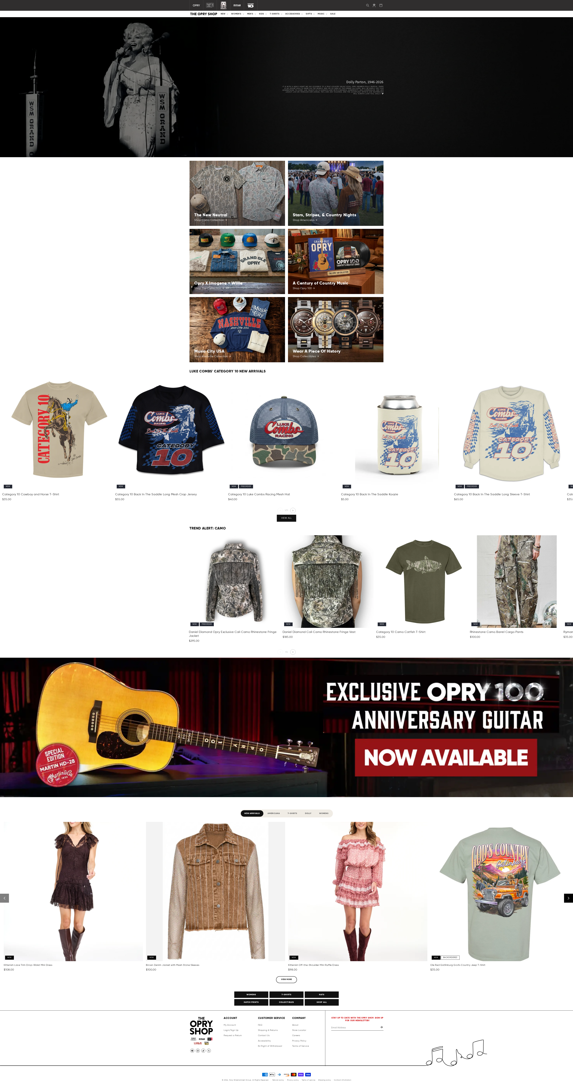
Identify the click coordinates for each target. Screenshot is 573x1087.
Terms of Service (300, 1046)
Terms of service (308, 1080)
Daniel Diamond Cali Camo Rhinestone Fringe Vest (319, 632)
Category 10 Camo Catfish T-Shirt (401, 632)
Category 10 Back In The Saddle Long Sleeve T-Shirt (492, 494)
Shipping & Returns (268, 1030)
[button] (224, 14)
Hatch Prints (251, 1002)
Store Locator (299, 1030)
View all (286, 518)
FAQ (260, 1025)
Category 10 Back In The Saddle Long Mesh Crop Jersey (156, 494)
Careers (296, 1035)
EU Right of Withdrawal (270, 1046)
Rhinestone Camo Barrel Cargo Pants (496, 632)
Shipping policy (324, 1080)
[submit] (381, 1027)
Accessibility (264, 1041)
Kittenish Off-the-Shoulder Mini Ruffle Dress (313, 965)
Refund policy (278, 1080)
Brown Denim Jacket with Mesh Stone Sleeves (172, 965)
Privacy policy (293, 1080)
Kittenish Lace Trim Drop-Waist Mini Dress (28, 965)
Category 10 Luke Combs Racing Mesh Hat (259, 494)
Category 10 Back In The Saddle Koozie (369, 494)
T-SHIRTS (286, 995)
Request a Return (233, 1035)
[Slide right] (293, 510)
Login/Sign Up (231, 1030)
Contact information (342, 1080)
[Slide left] (280, 510)
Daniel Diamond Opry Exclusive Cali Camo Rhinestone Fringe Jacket (233, 634)
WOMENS (251, 995)
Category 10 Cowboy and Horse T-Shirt (30, 494)
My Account (230, 1025)
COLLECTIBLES (286, 1002)
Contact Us (264, 1035)
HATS (321, 995)
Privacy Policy (299, 1041)
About (295, 1025)
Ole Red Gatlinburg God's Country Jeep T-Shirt (457, 965)
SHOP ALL (322, 1002)
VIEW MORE (286, 979)
